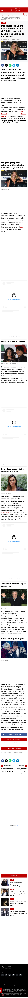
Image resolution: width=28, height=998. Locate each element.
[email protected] (4, 990)
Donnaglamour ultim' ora (14, 749)
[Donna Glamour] (15, 10)
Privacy (1, 990)
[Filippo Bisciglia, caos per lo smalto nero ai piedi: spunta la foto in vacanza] (5, 912)
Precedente (7, 766)
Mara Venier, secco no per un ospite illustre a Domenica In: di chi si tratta (7, 771)
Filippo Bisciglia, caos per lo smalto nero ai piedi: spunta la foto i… (18, 913)
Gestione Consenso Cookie (8, 986)
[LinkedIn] (17, 65)
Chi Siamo (3, 982)
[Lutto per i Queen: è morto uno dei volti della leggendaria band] (5, 902)
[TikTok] (17, 975)
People (6, 17)
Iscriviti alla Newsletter (14, 739)
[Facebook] (2, 65)
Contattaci (11, 982)
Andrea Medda (5, 39)
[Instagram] (9, 975)
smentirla (5, 512)
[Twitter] (6, 65)
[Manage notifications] (3, 995)
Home (2, 17)
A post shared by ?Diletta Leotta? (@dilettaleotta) (14, 336)
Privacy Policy (4, 984)
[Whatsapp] (10, 65)
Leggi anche (14, 875)
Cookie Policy (12, 984)
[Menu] (2, 10)
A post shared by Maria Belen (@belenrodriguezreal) (14, 578)
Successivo (21, 766)
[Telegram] (13, 65)
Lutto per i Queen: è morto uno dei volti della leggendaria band (18, 903)
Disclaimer (17, 982)
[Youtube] (20, 975)
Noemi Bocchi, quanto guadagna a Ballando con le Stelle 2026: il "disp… (17, 884)
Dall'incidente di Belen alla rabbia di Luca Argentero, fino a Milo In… (18, 893)
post (21, 227)
